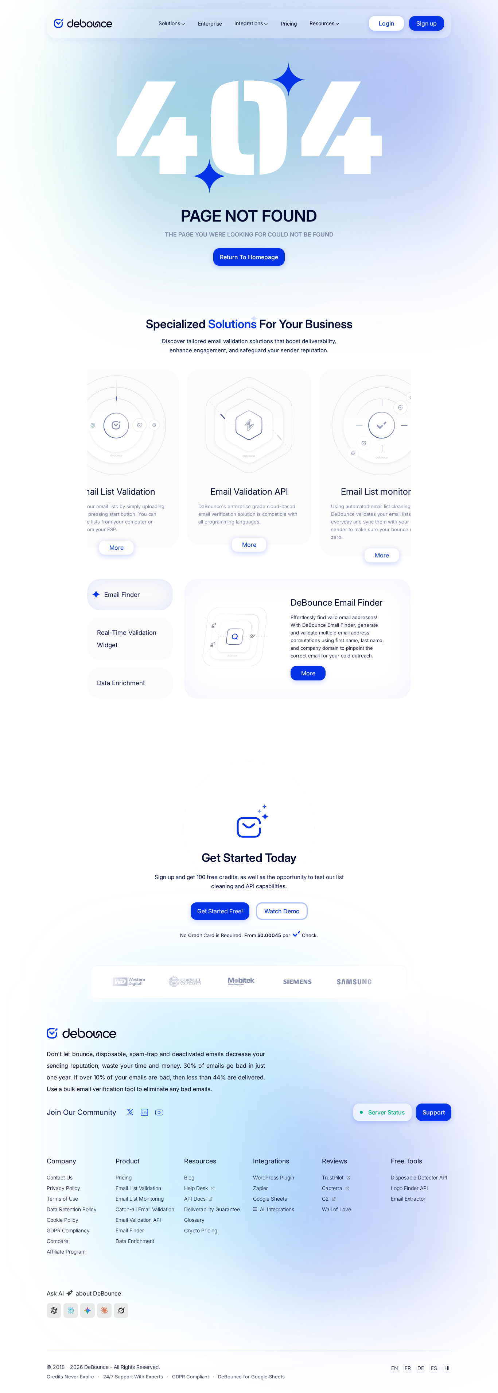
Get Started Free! (220, 911)
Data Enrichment (135, 1241)
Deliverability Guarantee (212, 1209)
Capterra (332, 1188)
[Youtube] (159, 1112)
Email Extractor (408, 1199)
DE (420, 1368)
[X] (130, 1112)
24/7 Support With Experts (133, 1376)
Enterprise (210, 23)
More (116, 547)
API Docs (195, 1199)
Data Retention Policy (72, 1209)
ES (434, 1368)
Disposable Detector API (419, 1177)
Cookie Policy (62, 1220)
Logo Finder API (409, 1188)
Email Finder (130, 1230)
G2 (325, 1199)
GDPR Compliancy (68, 1230)
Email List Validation (138, 1188)
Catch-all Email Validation (145, 1209)
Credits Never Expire (70, 1376)
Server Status (386, 1112)
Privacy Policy (63, 1188)
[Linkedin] (144, 1112)
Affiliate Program (66, 1251)
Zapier (260, 1188)
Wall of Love (336, 1209)
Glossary (194, 1220)
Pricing (289, 23)
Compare (57, 1241)
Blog (189, 1177)
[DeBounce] (83, 23)
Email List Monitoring (140, 1199)
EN (394, 1368)
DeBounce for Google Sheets (251, 1376)
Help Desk (196, 1188)
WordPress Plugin (273, 1177)
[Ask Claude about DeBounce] (104, 1310)
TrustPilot (332, 1177)
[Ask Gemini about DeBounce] (87, 1310)
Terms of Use (62, 1199)
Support (434, 1112)
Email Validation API (138, 1220)
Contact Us (60, 1177)
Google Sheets (270, 1199)
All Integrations (277, 1209)
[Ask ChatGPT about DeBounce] (54, 1310)
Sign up (426, 23)
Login (386, 23)
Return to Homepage (249, 257)
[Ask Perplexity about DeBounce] (70, 1310)
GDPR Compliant (190, 1376)
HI (447, 1368)
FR (408, 1368)
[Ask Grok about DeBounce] (121, 1310)
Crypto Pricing (200, 1230)
